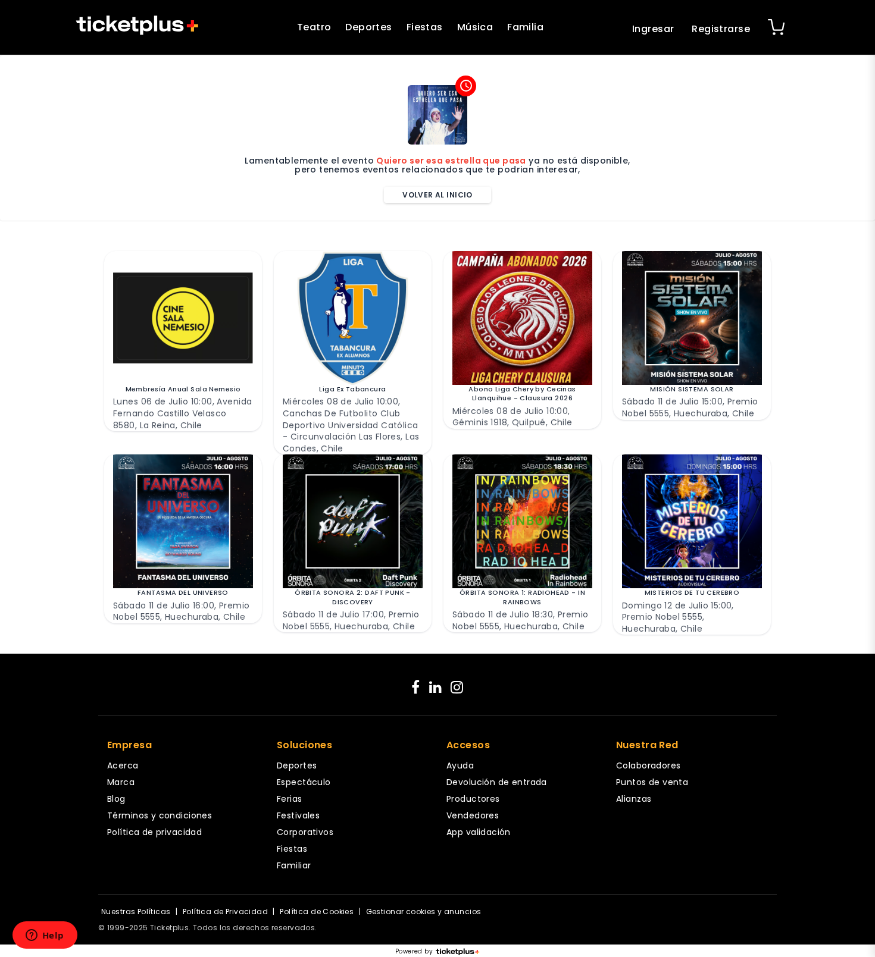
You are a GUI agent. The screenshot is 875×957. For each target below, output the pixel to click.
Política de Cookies (317, 911)
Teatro (314, 27)
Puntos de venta (652, 782)
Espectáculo (304, 782)
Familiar (294, 865)
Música (475, 27)
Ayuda (460, 765)
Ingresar (653, 29)
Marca (121, 782)
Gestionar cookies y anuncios (424, 911)
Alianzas (633, 799)
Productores (473, 799)
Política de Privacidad (225, 911)
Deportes (368, 27)
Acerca (123, 765)
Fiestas (425, 27)
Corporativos (305, 832)
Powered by (414, 951)
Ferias (289, 799)
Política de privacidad (154, 832)
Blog (116, 799)
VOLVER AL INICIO (437, 195)
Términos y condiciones (159, 815)
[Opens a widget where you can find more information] (44, 936)
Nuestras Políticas (136, 911)
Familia (525, 27)
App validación (478, 832)
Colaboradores (648, 765)
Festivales (298, 815)
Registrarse (721, 29)
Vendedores (472, 815)
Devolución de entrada (496, 782)
